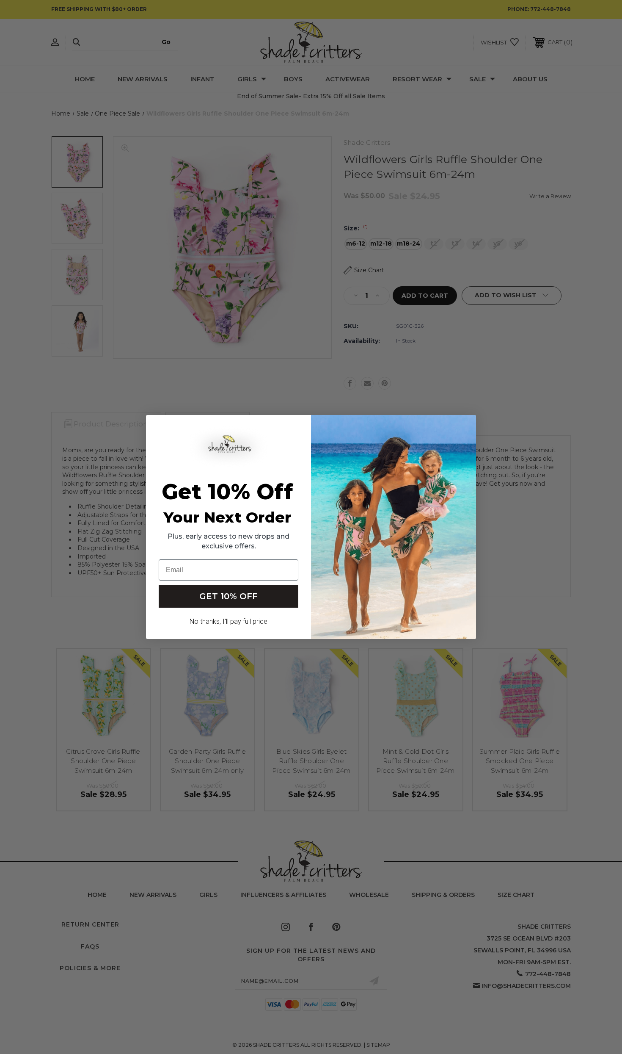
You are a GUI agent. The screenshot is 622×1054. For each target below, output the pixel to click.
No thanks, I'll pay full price (228, 621)
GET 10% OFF (228, 596)
